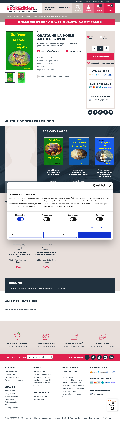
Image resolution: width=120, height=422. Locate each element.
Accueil (9, 16)
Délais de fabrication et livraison (74, 386)
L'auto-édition (10, 374)
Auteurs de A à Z (11, 402)
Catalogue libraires (12, 408)
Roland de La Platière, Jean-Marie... (46, 249)
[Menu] (116, 400)
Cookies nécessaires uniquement (25, 235)
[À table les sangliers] (53, 151)
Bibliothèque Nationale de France (18, 261)
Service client (103, 343)
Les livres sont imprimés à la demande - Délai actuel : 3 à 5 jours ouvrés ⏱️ (60, 22)
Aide (112, 1)
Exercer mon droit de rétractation (101, 418)
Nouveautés (9, 399)
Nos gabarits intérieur (70, 391)
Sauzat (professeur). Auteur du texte (19, 249)
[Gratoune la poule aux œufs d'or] (19, 69)
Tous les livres (10, 391)
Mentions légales (61, 418)
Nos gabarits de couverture (72, 394)
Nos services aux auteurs (14, 380)
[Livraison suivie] (100, 75)
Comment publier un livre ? (72, 380)
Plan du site (66, 397)
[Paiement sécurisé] (100, 88)
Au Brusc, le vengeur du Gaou (78, 173)
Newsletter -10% (39, 372)
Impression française (17, 343)
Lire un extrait (75, 51)
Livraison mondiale (46, 343)
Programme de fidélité (41, 383)
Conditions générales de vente (41, 418)
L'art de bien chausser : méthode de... (19, 255)
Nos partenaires (39, 399)
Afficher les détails (98, 228)
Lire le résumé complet (50, 51)
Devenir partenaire (40, 396)
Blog (107, 1)
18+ (6, 405)
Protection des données (78, 418)
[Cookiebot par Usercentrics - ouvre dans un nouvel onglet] (94, 186)
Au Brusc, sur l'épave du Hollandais (104, 174)
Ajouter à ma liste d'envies (102, 63)
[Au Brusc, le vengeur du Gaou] (79, 151)
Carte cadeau (38, 386)
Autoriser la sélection (60, 235)
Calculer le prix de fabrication (73, 388)
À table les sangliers (53, 173)
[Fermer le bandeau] (110, 186)
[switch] (46, 219)
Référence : (41, 58)
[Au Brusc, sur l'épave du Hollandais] (104, 151)
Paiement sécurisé (74, 343)
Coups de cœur (10, 394)
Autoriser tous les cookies (94, 235)
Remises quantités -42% (42, 374)
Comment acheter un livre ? (72, 383)
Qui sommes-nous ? (82, 1)
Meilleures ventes (11, 396)
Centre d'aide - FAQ (69, 372)
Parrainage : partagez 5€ (42, 380)
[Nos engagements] (100, 100)
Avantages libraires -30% (42, 377)
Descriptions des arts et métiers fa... (46, 254)
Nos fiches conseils (12, 377)
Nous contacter (97, 1)
